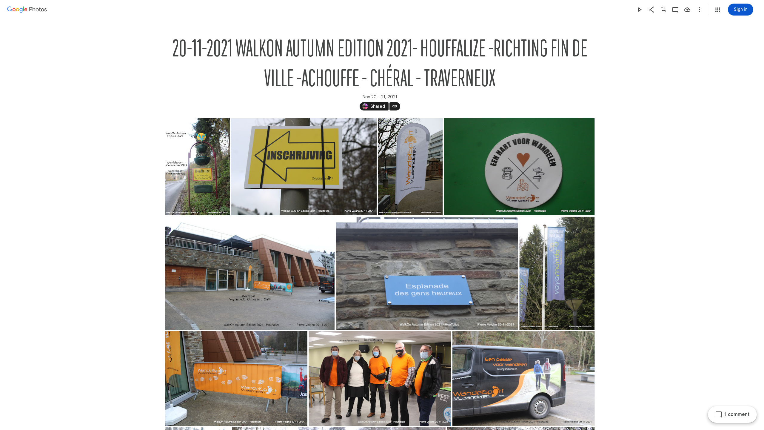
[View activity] (675, 10)
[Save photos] (687, 10)
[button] (718, 10)
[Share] (651, 10)
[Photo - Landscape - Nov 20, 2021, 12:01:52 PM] (427, 273)
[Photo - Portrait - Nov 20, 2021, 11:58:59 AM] (556, 273)
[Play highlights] (639, 9)
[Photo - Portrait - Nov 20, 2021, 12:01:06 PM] (410, 166)
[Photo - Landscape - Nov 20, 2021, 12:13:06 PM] (523, 378)
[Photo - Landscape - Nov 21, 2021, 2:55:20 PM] (519, 166)
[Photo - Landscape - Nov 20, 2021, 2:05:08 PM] (304, 166)
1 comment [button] (737, 414)
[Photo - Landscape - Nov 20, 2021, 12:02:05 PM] (236, 378)
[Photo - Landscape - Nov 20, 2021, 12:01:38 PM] (250, 273)
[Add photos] (663, 10)
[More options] (699, 10)
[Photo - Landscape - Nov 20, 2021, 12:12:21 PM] (380, 378)
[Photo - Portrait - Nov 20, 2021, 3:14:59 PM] (197, 166)
